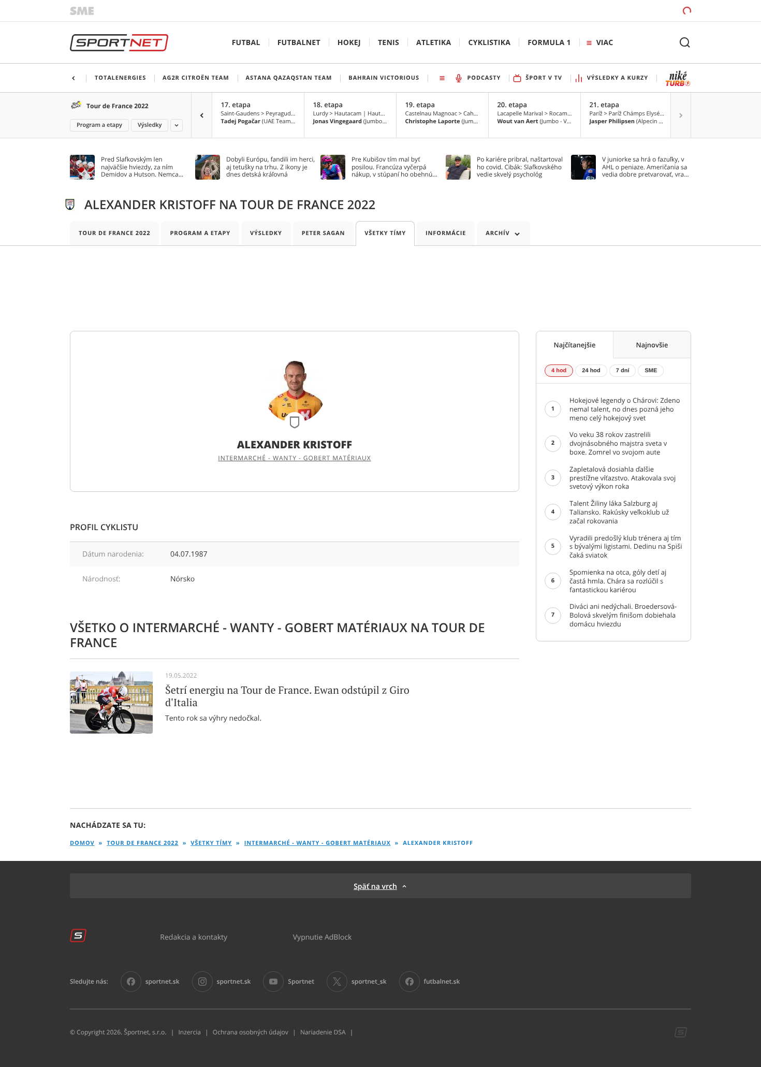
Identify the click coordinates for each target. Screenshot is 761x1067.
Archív (497, 233)
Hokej (349, 43)
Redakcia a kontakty (193, 937)
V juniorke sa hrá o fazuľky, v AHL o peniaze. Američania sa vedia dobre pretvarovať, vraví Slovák (645, 167)
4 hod (558, 371)
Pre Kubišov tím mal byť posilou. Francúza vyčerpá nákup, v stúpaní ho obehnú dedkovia (392, 167)
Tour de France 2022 (117, 105)
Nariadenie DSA (323, 1032)
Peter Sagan (323, 233)
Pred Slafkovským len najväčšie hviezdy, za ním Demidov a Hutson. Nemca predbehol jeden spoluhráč (140, 167)
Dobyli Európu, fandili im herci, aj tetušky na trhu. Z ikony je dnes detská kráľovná (270, 167)
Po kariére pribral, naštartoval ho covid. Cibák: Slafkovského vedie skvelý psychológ (520, 167)
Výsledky (150, 125)
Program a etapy (99, 125)
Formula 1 (549, 43)
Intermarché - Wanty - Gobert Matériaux (294, 458)
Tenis (388, 43)
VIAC (604, 43)
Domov (82, 843)
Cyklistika (489, 43)
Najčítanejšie (575, 344)
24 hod (591, 371)
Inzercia (189, 1032)
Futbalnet (298, 43)
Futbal (246, 43)
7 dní (623, 371)
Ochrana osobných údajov (250, 1032)
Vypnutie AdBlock (322, 937)
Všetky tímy (385, 233)
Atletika (433, 43)
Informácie (446, 233)
